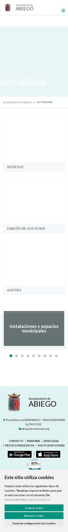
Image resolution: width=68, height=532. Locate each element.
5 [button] (33, 355)
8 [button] (50, 355)
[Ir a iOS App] (47, 453)
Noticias (15, 166)
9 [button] (56, 355)
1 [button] (10, 355)
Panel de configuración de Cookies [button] (34, 523)
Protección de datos (19, 445)
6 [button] (39, 355)
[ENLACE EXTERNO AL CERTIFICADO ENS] (34, 464)
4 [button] (27, 355)
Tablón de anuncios (26, 228)
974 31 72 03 (34, 424)
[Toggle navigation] (63, 10)
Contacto (16, 440)
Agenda (14, 290)
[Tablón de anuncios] (34, 199)
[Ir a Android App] (19, 453)
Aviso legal (51, 440)
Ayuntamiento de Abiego (17, 102)
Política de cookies (51, 445)
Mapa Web (33, 440)
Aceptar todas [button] (34, 507)
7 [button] (44, 355)
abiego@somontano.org (35, 428)
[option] (34, 328)
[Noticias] (34, 138)
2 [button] (16, 355)
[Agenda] (34, 261)
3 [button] (22, 355)
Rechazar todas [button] (34, 515)
